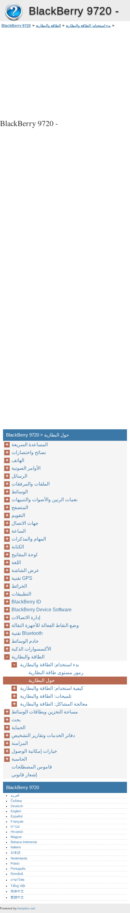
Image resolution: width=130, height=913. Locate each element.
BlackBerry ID (26, 601)
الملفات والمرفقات (30, 483)
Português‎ (18, 868)
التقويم (18, 515)
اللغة (16, 562)
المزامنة (19, 743)
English (16, 811)
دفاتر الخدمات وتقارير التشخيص (43, 735)
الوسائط (19, 491)
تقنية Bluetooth (27, 633)
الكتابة (17, 546)
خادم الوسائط (25, 641)
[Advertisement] (65, 72)
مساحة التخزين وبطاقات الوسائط (44, 711)
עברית (15, 826)
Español (16, 816)
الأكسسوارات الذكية (31, 648)
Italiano (16, 847)
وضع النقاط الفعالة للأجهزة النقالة (45, 625)
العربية (15, 795)
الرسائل (19, 476)
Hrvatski (17, 831)
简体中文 (17, 891)
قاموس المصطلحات (31, 766)
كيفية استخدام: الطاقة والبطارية (51, 688)
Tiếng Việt (18, 886)
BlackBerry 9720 (14, 12)
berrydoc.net (26, 908)
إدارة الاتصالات (25, 617)
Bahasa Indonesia (24, 842)
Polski (15, 863)
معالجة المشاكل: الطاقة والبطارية (54, 704)
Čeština (16, 801)
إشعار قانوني (24, 774)
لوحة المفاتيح (24, 554)
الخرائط (19, 586)
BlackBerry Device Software (41, 609)
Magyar (16, 837)
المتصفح (19, 507)
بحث (16, 719)
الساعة (18, 531)
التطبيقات (21, 593)
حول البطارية (41, 680)
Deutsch (17, 806)
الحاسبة (19, 759)
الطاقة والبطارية (48, 26)
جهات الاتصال (24, 523)
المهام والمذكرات (28, 538)
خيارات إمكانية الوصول (34, 751)
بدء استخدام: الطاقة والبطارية (88, 26)
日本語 (16, 852)
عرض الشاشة (25, 570)
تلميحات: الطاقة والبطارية (45, 696)
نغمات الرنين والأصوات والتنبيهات (44, 499)
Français (17, 821)
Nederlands (19, 858)
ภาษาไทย (17, 880)
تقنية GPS (21, 578)
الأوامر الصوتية (26, 468)
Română (17, 874)
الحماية (18, 727)
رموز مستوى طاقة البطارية (55, 672)
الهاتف (17, 460)
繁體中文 (17, 897)
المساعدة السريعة (29, 444)
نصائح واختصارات (28, 452)
